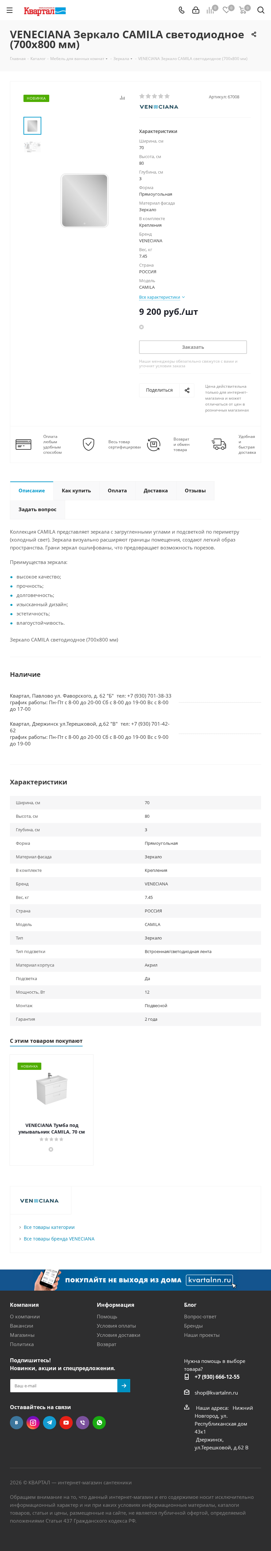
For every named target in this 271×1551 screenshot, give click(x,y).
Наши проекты (202, 1335)
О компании (25, 1316)
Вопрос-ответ (200, 1316)
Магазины (22, 1335)
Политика (22, 1344)
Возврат (106, 1344)
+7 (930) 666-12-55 (217, 1376)
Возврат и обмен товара (182, 444)
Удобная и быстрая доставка (247, 444)
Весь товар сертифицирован (125, 444)
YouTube (66, 1422)
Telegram (49, 1422)
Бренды (193, 1325)
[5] (167, 96)
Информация (115, 1304)
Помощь (107, 1316)
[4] (161, 96)
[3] (155, 96)
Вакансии (21, 1325)
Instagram (33, 1422)
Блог (190, 1304)
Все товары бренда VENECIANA (59, 1239)
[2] (148, 96)
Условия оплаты (116, 1325)
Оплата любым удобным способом (52, 444)
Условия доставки (118, 1335)
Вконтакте (16, 1422)
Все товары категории (49, 1227)
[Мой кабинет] (195, 10)
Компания (24, 1304)
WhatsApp (99, 1422)
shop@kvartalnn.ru (216, 1392)
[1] (142, 96)
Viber (82, 1422)
